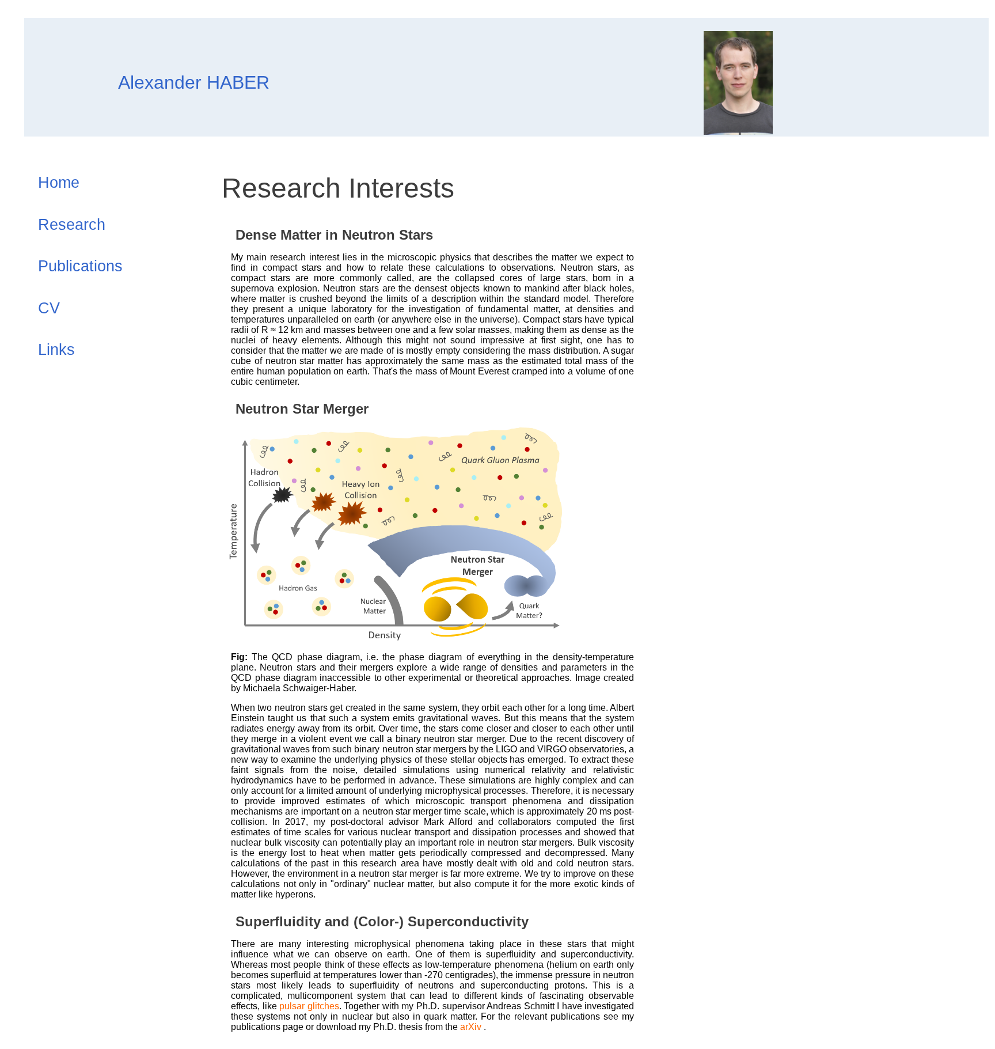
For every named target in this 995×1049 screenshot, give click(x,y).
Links (56, 349)
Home (58, 182)
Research (71, 224)
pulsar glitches (309, 1006)
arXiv (472, 1027)
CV (49, 308)
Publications (80, 266)
